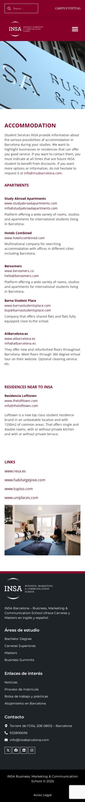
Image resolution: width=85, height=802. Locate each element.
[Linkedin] (23, 750)
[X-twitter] (8, 750)
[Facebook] (15, 750)
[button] (75, 29)
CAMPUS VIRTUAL (68, 8)
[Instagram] (31, 750)
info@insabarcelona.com (43, 173)
